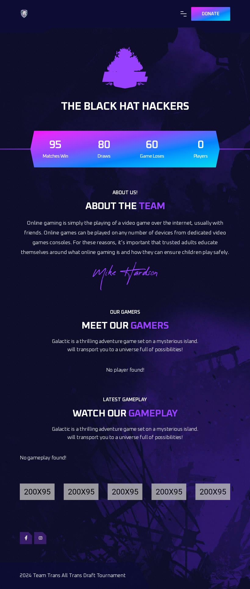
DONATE (211, 14)
